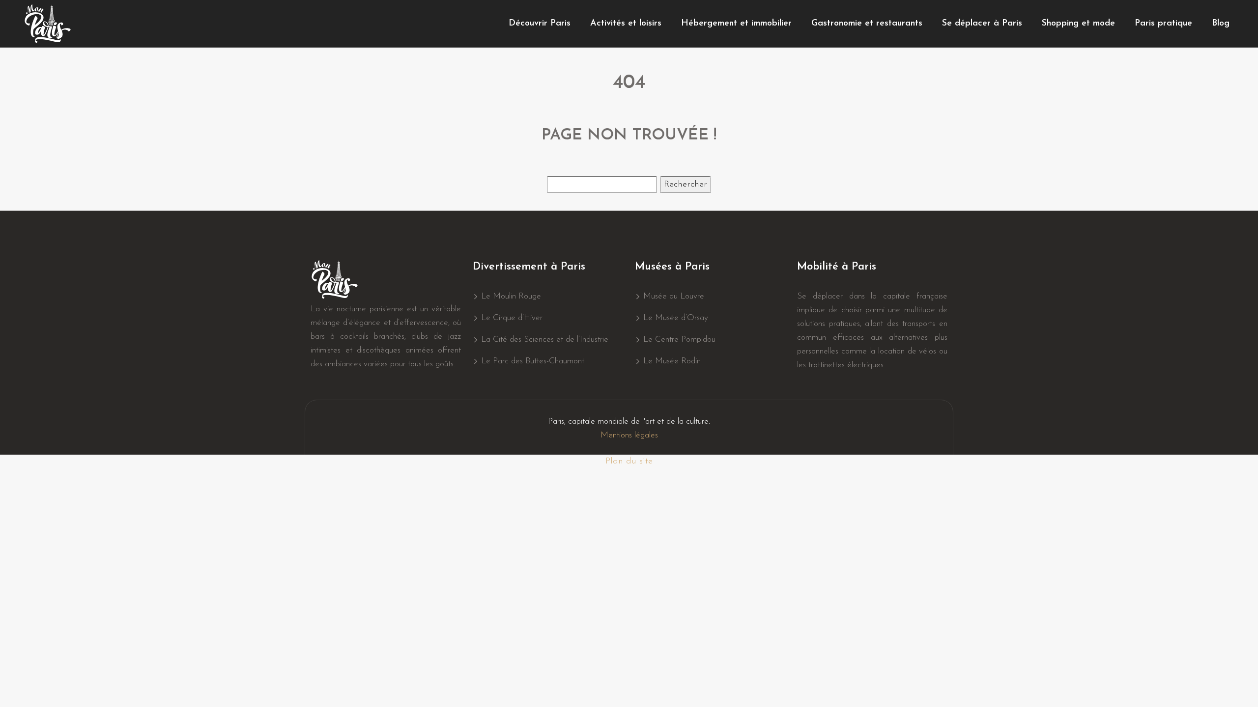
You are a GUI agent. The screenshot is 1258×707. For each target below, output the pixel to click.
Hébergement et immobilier (736, 23)
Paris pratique (1163, 23)
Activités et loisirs (625, 23)
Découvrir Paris (540, 23)
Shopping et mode (1078, 23)
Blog (1220, 23)
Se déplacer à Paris (982, 23)
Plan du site (629, 461)
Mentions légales (629, 435)
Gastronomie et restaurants (866, 23)
